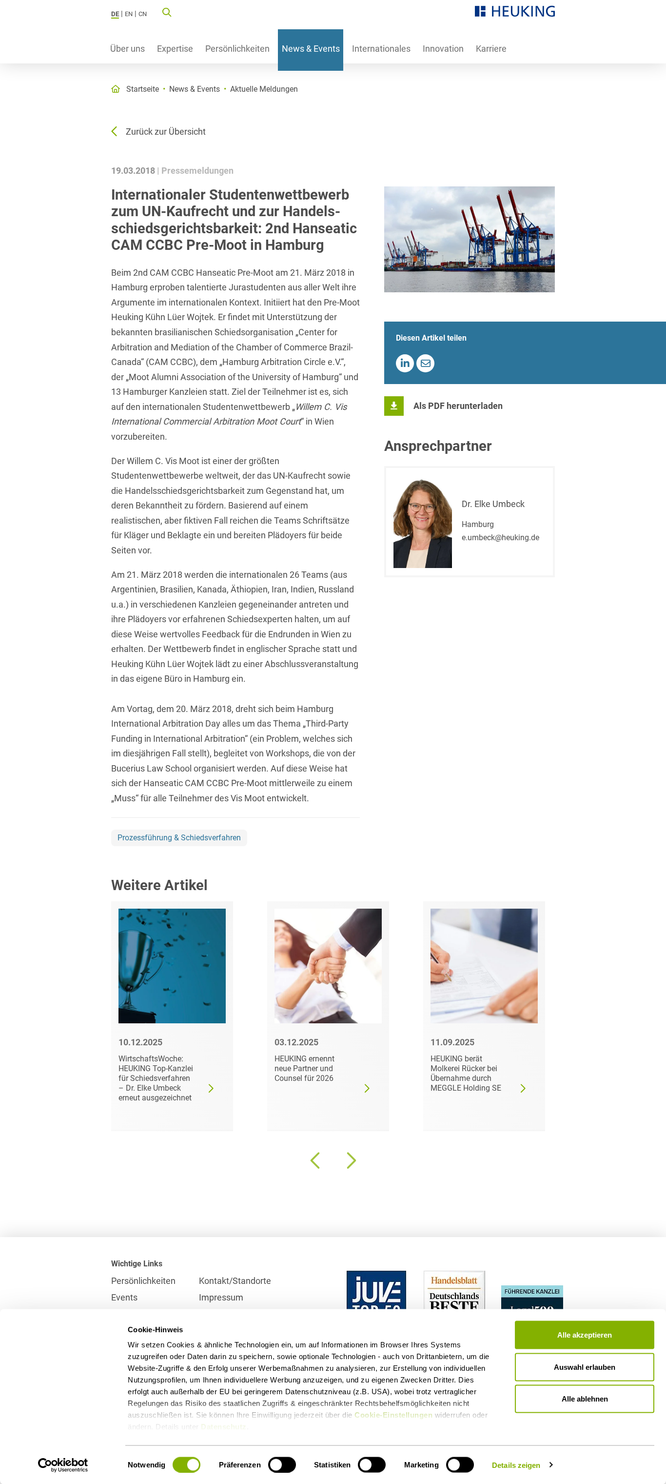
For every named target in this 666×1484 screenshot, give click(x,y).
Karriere (491, 48)
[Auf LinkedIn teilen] (405, 363)
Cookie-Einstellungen (393, 1415)
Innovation (443, 48)
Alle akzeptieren (584, 1335)
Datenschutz (224, 1427)
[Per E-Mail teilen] (425, 363)
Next (350, 1160)
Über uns (127, 48)
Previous (316, 1160)
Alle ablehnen (585, 1399)
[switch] (282, 1464)
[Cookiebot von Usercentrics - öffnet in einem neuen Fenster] (63, 1465)
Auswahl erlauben (584, 1366)
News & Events (311, 48)
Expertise (175, 48)
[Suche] (167, 12)
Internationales (381, 48)
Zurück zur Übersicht (166, 131)
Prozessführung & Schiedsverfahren (179, 837)
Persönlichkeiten (237, 48)
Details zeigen (516, 1465)
